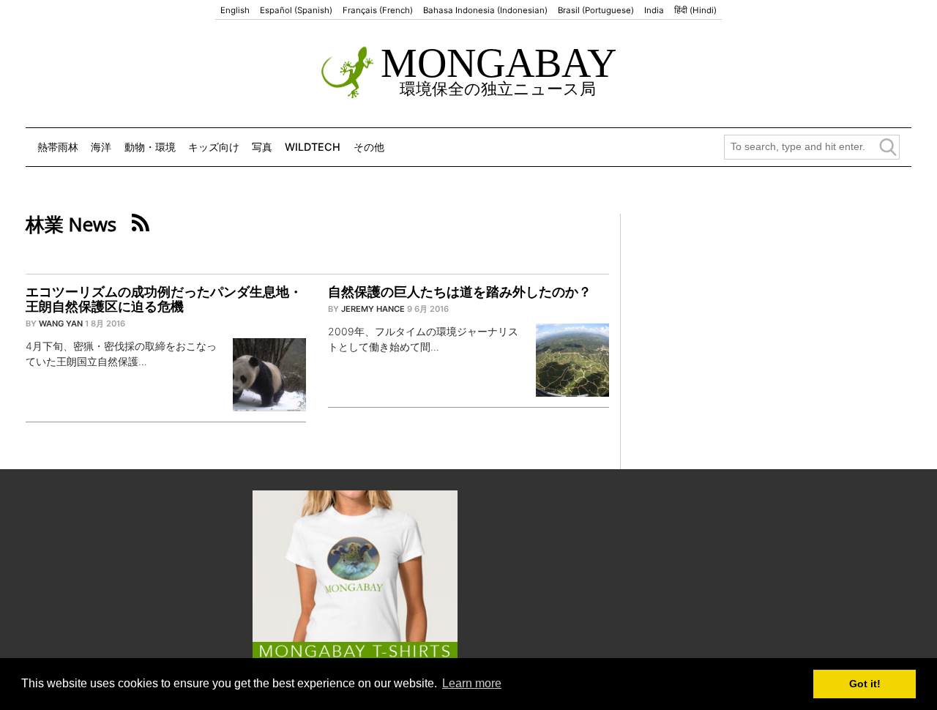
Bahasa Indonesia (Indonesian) (485, 10)
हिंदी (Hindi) (695, 10)
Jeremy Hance (373, 309)
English (235, 10)
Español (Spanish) (296, 10)
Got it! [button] (865, 684)
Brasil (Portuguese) (596, 10)
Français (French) (378, 10)
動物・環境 (150, 147)
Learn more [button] (471, 683)
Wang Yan (61, 323)
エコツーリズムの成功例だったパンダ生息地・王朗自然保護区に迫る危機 (164, 299)
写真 (262, 147)
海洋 (101, 147)
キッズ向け (213, 147)
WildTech (312, 147)
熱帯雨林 (57, 147)
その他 (369, 147)
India (654, 10)
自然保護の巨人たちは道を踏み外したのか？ (459, 292)
